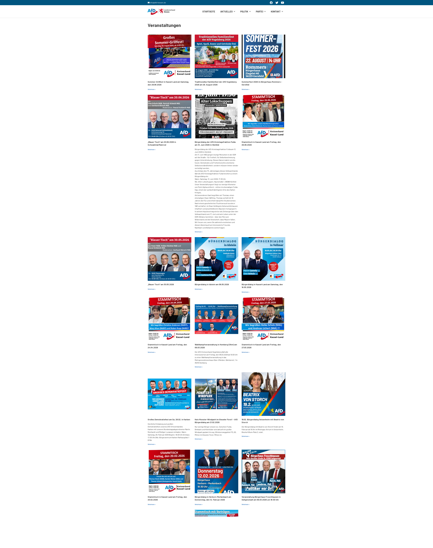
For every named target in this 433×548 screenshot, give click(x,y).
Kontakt (276, 11)
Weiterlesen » (151, 89)
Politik (244, 11)
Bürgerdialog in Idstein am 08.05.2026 (212, 284)
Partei (259, 11)
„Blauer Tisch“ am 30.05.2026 (161, 284)
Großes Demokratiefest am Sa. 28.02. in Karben (169, 419)
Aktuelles (226, 11)
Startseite (208, 11)
